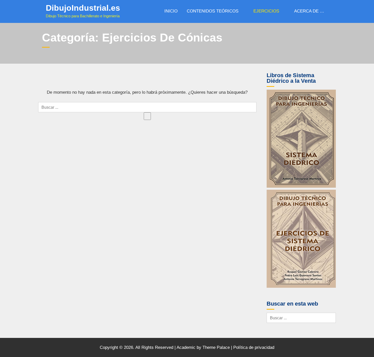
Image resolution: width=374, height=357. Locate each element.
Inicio (171, 11)
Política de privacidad (253, 347)
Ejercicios (266, 11)
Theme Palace (216, 347)
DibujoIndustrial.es (83, 7)
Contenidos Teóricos (212, 11)
